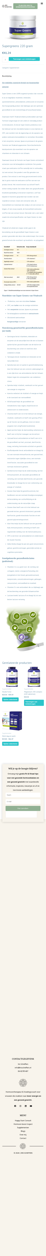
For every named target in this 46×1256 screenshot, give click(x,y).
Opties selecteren (10, 699)
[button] (42, 3)
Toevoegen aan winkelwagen (24, 59)
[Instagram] (20, 1106)
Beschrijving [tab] (6, 76)
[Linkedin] (26, 1106)
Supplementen (14, 68)
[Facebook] (15, 1106)
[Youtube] (31, 1106)
